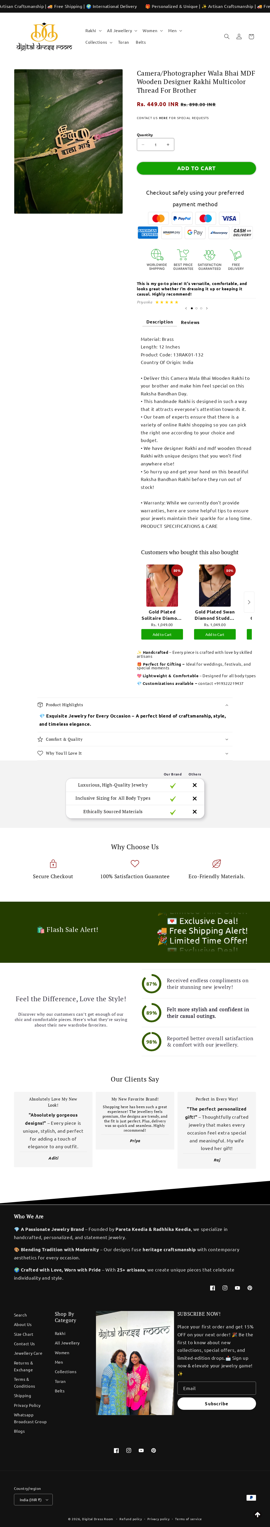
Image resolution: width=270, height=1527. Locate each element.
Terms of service (188, 1519)
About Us (23, 1324)
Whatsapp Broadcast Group (30, 1418)
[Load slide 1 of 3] (191, 308)
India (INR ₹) (31, 1499)
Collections (66, 1371)
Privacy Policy (27, 1405)
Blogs (19, 1430)
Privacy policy (158, 1519)
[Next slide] (207, 308)
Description (159, 322)
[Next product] (249, 602)
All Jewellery (67, 1342)
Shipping (22, 1395)
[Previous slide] (186, 308)
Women (62, 1352)
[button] (93, 31)
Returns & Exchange (23, 1366)
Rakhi (60, 1333)
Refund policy (130, 1519)
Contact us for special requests (173, 118)
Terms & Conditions (24, 1382)
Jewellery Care (28, 1353)
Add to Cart (162, 634)
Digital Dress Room (97, 1519)
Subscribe (216, 1403)
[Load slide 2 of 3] (196, 308)
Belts (60, 1390)
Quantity (145, 134)
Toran (60, 1381)
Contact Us (24, 1343)
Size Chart (23, 1334)
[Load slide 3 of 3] (201, 308)
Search (20, 1314)
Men (59, 1361)
